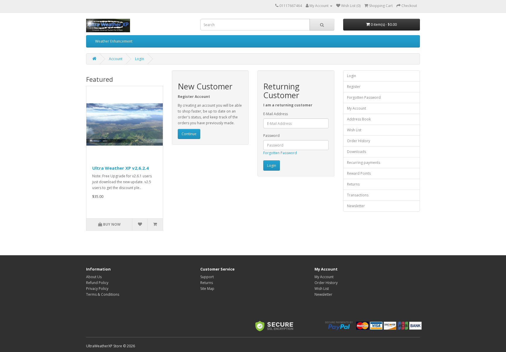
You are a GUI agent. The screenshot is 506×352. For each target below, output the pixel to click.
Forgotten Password (280, 152)
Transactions (357, 195)
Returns (353, 184)
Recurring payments (363, 162)
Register (353, 86)
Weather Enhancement (113, 41)
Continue (189, 133)
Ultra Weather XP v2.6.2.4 (120, 168)
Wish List (354, 129)
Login (139, 58)
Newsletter (356, 205)
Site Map (207, 288)
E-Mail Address (275, 113)
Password (271, 135)
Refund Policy (97, 282)
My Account (356, 108)
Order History (358, 140)
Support (207, 276)
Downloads (356, 151)
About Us (94, 276)
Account (115, 58)
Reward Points (359, 173)
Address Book (359, 119)
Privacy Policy (97, 288)
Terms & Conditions (102, 294)
